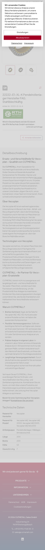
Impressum (29, 43)
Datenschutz (16, 43)
